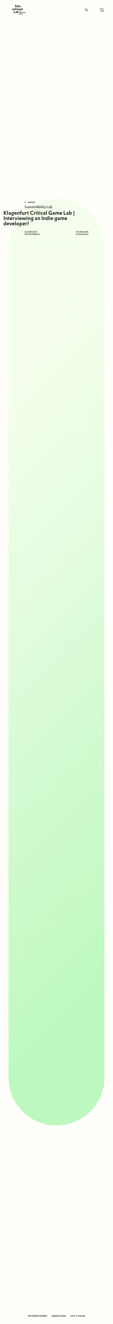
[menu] (102, 10)
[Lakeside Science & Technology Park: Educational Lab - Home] (18, 9)
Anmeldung (59, 1316)
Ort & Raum (78, 1316)
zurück (31, 202)
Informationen (37, 1316)
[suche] (86, 10)
